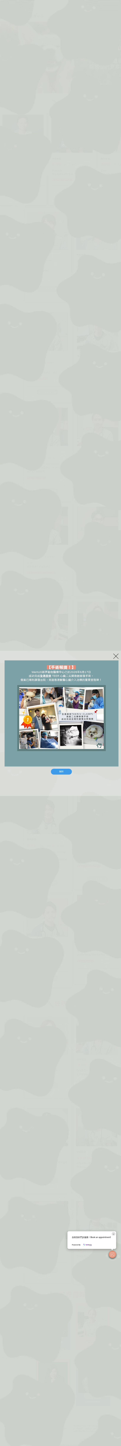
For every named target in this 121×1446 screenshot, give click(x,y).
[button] (112, 1254)
